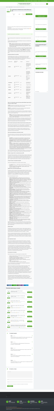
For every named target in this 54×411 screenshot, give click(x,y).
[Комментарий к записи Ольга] (32, 354)
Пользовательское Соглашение (10, 407)
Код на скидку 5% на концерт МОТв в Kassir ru (41, 52)
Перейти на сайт (41, 16)
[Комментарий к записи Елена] (32, 360)
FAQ (6, 396)
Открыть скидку (30, 321)
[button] (20, 34)
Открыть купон (29, 14)
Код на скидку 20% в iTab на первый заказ (41, 24)
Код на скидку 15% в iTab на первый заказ (41, 36)
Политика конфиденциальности (18, 407)
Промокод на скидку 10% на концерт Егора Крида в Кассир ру (41, 64)
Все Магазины (37, 91)
